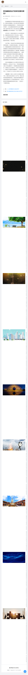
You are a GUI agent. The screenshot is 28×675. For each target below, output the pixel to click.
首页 (2, 6)
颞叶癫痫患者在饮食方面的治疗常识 (14, 91)
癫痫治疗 (7, 6)
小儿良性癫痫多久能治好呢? (13, 89)
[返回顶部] (25, 671)
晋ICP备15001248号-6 (14, 667)
